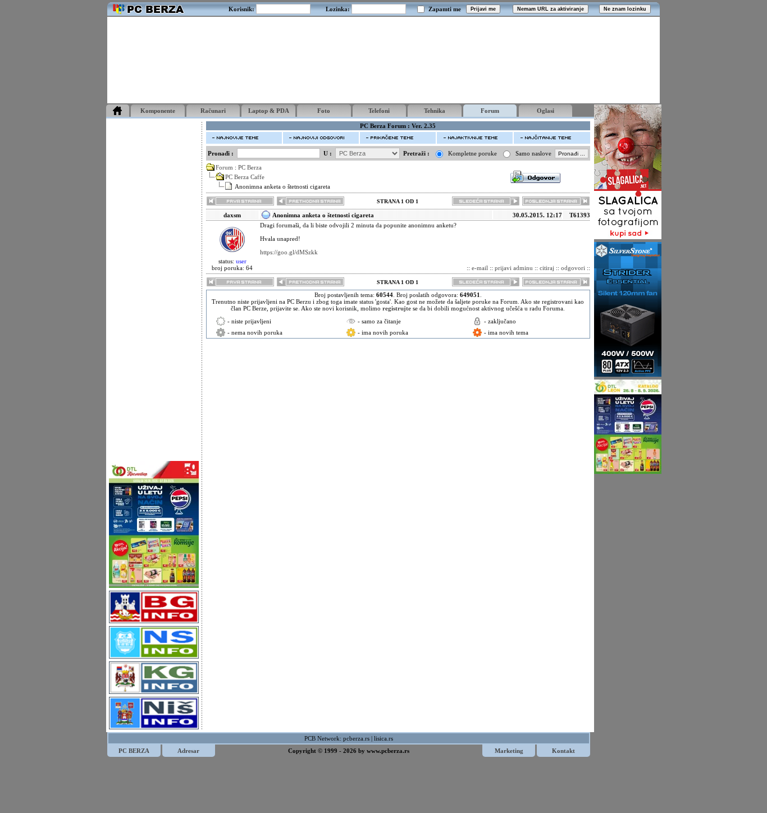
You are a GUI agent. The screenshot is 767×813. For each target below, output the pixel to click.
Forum (490, 110)
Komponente (157, 110)
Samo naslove (533, 153)
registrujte (396, 308)
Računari (213, 110)
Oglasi (545, 110)
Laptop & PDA (268, 110)
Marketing (509, 750)
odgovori (573, 267)
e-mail (480, 267)
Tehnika (434, 110)
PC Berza (250, 167)
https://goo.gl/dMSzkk (289, 252)
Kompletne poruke (472, 153)
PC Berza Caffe (244, 176)
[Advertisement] (383, 60)
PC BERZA (133, 750)
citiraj (547, 267)
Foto (323, 110)
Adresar (188, 750)
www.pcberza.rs (388, 750)
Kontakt (563, 750)
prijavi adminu (514, 267)
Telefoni (379, 110)
